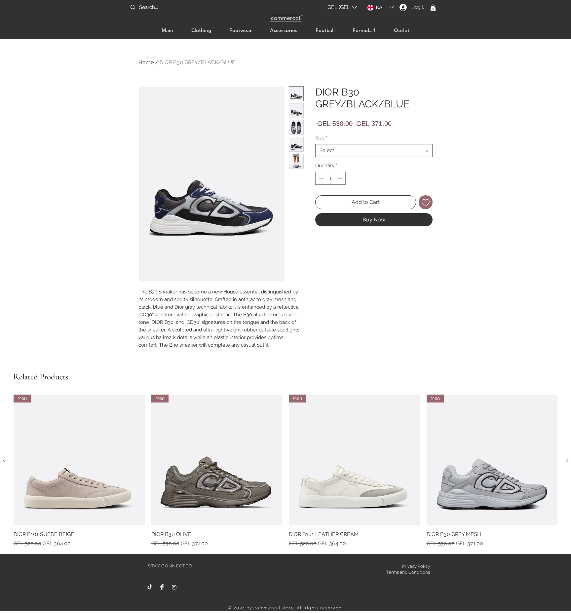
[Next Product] (567, 460)
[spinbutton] (330, 178)
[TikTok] (150, 587)
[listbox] (342, 7)
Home (146, 62)
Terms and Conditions (408, 572)
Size (321, 138)
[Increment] (340, 178)
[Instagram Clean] (174, 587)
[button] (342, 7)
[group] (285, 471)
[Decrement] (320, 178)
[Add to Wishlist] (426, 202)
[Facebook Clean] (162, 587)
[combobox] (374, 150)
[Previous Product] (4, 460)
